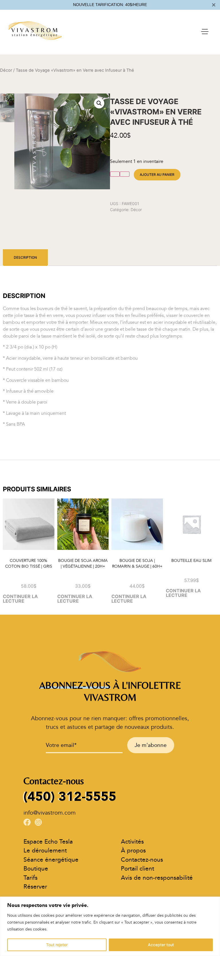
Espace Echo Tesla (48, 841)
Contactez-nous (142, 859)
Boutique (35, 868)
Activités (132, 841)
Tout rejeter (57, 944)
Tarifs (30, 877)
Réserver (35, 886)
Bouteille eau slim (191, 560)
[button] (99, 103)
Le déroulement (45, 850)
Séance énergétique (50, 859)
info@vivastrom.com (49, 812)
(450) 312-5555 (69, 796)
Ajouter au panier (157, 174)
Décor (6, 70)
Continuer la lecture (20, 598)
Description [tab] (25, 257)
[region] (110, 926)
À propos (133, 850)
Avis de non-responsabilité (157, 877)
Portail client (137, 868)
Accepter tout (161, 944)
